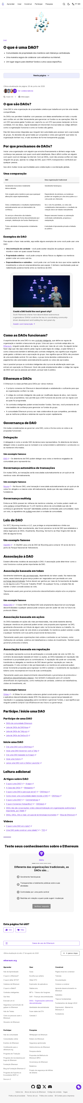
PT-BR (77, 4)
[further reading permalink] (2, 772)
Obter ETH (33, 980)
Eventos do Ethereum (11, 1043)
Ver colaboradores (25, 91)
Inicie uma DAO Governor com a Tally (22, 751)
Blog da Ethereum (68, 815)
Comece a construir (62, 984)
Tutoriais (58, 976)
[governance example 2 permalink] (2, 468)
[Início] (3, 4)
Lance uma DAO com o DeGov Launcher (24, 763)
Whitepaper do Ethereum (38, 1035)
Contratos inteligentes (11, 992)
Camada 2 (33, 1016)
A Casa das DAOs (14, 788)
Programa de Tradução (11, 1054)
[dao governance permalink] (2, 423)
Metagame (29, 788)
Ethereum (7, 346)
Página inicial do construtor (65, 972)
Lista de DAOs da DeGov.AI (18, 735)
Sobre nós (19, 1092)
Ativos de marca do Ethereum (35, 1092)
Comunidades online (10, 1039)
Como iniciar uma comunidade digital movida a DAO (28, 796)
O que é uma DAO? (15, 784)
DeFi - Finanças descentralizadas (41, 997)
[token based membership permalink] (2, 571)
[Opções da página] (15, 97)
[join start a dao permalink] (2, 711)
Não (22, 930)
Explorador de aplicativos (38, 984)
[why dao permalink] (2, 146)
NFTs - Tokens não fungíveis (39, 992)
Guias (31, 972)
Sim (10, 930)
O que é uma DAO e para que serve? (22, 792)
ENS (6, 459)
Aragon (30, 784)
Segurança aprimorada (37, 1043)
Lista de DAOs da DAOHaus (18, 727)
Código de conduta (54, 1092)
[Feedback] (78, 1087)
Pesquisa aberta (35, 1051)
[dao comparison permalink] (2, 173)
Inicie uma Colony (14, 759)
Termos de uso (32, 1096)
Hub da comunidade (10, 1035)
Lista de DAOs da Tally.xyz (17, 731)
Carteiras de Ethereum (11, 984)
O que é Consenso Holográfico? (20, 804)
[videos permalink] (2, 821)
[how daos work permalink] (2, 335)
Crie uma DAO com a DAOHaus (20, 747)
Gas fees (6, 997)
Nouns (7, 486)
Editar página (24, 97)
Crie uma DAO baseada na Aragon (21, 755)
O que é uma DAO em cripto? (19, 826)
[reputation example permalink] (2, 689)
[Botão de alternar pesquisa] (64, 4)
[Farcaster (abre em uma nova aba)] (39, 1087)
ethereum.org (10, 960)
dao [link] (5, 40)
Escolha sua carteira (36, 976)
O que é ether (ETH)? (11, 980)
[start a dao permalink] (2, 742)
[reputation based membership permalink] (2, 649)
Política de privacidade (17, 1096)
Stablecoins (33, 988)
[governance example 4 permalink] (2, 498)
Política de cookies (46, 1096)
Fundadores (59, 1014)
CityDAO (7, 545)
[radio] (41, 877)
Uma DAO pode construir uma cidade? (23, 830)
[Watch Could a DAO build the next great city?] (41, 291)
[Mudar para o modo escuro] (68, 4)
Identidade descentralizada (39, 1007)
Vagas (65, 1092)
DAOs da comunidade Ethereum (19, 723)
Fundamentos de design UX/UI (66, 1003)
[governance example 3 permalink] (2, 481)
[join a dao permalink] (2, 718)
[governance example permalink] (2, 454)
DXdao (7, 694)
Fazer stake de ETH (36, 1011)
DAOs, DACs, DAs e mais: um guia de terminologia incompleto (32, 815)
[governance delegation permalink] (2, 437)
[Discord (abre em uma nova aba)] (50, 1087)
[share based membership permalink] (2, 617)
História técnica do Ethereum (39, 1047)
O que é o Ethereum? (11, 976)
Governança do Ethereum (38, 1062)
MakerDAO (8, 605)
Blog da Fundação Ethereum (14, 1068)
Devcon (7, 1079)
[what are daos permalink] (2, 104)
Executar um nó (8, 1001)
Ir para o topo (72, 953)
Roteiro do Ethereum (36, 1039)
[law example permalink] (2, 540)
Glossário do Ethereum (11, 1022)
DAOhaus (45, 792)
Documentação (60, 980)
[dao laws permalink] (2, 520)
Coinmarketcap (33, 800)
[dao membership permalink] (2, 556)
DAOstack (41, 804)
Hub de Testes (8, 1011)
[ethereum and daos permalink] (2, 379)
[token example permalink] (2, 600)
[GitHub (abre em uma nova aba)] (33, 1087)
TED (44, 830)
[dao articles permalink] (2, 779)
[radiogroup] (41, 888)
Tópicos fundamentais (63, 999)
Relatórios (33, 1066)
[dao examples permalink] (2, 236)
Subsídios (58, 995)
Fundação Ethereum (10, 1064)
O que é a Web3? (9, 988)
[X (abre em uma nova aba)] (44, 1087)
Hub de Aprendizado (10, 972)
